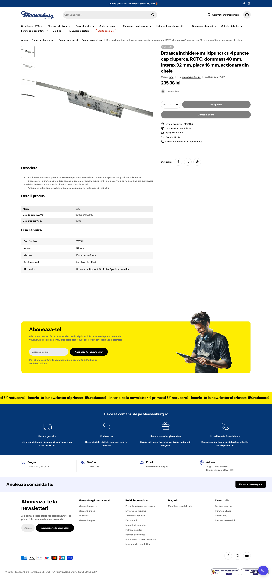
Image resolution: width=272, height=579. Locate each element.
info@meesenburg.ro (157, 466)
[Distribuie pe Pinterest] (197, 162)
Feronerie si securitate (43, 40)
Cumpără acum (206, 114)
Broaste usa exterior (92, 40)
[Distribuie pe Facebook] (178, 162)
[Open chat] (263, 570)
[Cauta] (153, 15)
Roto (78, 208)
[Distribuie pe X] (188, 162)
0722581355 (93, 466)
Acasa (24, 40)
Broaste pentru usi (68, 40)
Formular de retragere (250, 484)
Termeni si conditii (73, 359)
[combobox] (110, 15)
